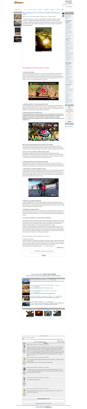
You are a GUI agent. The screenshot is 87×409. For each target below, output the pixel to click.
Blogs (62, 9)
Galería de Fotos (18, 9)
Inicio (25, 9)
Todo (70, 6)
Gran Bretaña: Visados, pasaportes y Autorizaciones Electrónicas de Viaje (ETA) (69, 43)
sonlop (24, 367)
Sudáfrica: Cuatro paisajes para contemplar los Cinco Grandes (43, 290)
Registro (67, 1)
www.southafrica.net (46, 236)
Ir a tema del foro (62, 340)
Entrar (70, 1)
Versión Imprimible (69, 126)
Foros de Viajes (32, 9)
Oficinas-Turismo (28, 16)
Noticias (39, 9)
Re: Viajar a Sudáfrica (45, 344)
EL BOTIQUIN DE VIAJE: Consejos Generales (69, 28)
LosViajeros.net (53, 405)
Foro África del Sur (27, 339)
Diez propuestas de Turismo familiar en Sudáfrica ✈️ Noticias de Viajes (41, 13)
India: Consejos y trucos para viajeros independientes (69, 25)
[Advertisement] (43, 2)
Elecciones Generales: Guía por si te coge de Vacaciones (69, 52)
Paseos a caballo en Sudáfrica (36, 301)
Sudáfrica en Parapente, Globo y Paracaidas (69, 69)
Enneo (24, 388)
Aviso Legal (39, 406)
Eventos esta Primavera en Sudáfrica (38, 279)
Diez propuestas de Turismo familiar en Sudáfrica (69, 77)
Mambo (30, 310)
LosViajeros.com (42, 405)
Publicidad (48, 406)
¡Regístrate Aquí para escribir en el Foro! (43, 403)
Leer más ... (33, 355)
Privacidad (44, 406)
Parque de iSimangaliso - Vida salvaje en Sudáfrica (41, 296)
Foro (67, 6)
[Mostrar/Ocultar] (73, 104)
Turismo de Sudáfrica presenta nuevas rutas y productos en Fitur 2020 (45, 285)
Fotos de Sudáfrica (43, 308)
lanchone (24, 344)
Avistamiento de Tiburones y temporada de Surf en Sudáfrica (69, 81)
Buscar (64, 4)
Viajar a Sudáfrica (31, 337)
